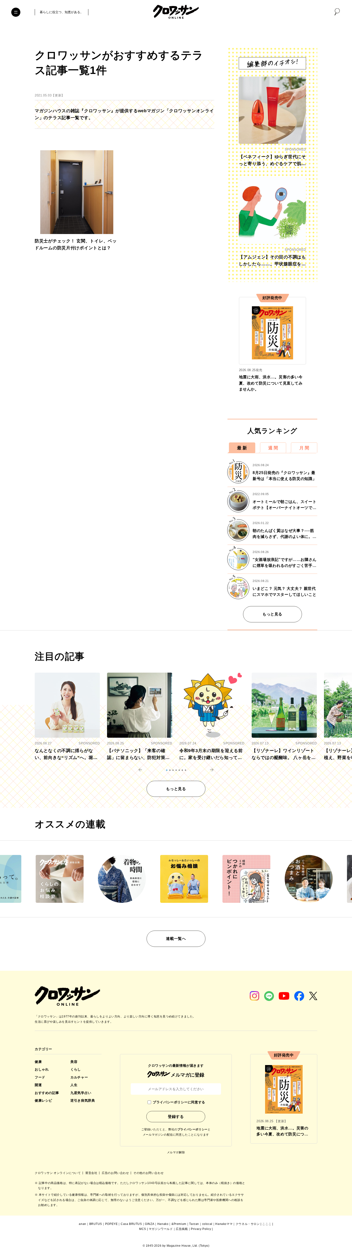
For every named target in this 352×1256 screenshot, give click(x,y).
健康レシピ (43, 1100)
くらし (75, 1069)
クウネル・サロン (248, 1224)
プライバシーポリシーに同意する (179, 1102)
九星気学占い (80, 1093)
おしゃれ (42, 1069)
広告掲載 (182, 1229)
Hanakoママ (224, 1224)
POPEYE (111, 1224)
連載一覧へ (176, 939)
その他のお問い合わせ (148, 1173)
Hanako (163, 1224)
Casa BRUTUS (131, 1224)
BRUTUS (95, 1224)
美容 (73, 1062)
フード (40, 1077)
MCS (142, 1229)
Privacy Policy (201, 1229)
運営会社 (91, 1173)
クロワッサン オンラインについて (58, 1173)
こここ (266, 1224)
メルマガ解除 (176, 1152)
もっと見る (272, 614)
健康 (38, 1062)
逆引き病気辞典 (82, 1100)
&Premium (178, 1224)
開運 (38, 1085)
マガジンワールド (161, 1229)
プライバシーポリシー (192, 1129)
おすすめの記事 (47, 1093)
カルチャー (79, 1077)
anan (82, 1224)
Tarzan (194, 1224)
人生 (73, 1085)
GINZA (149, 1224)
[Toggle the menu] (15, 12)
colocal (207, 1224)
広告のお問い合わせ (116, 1173)
